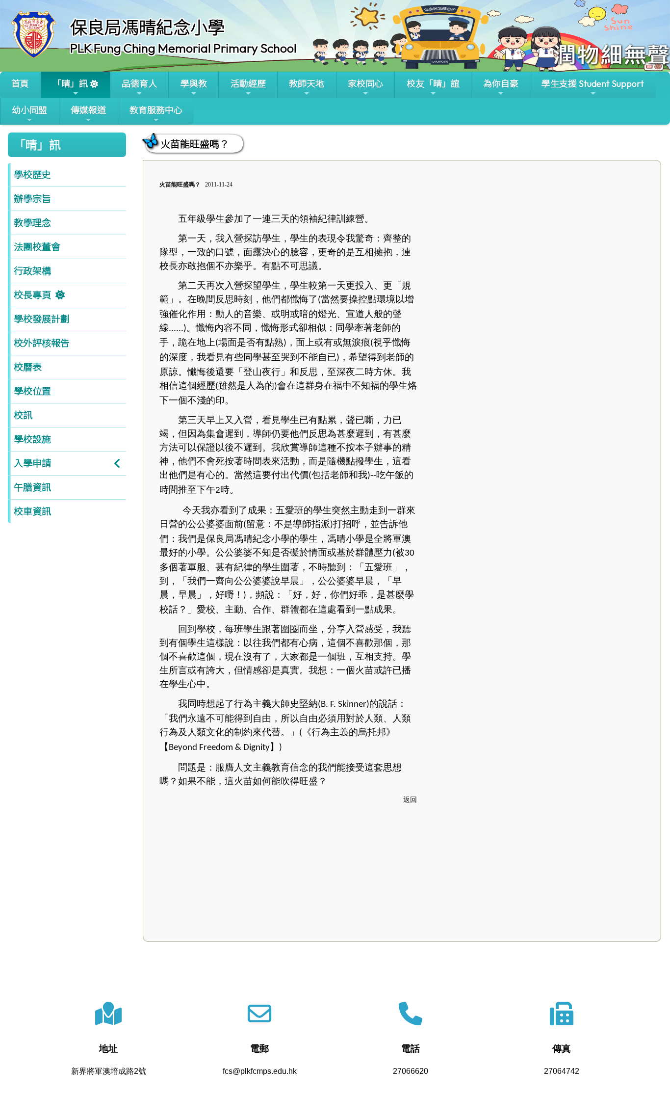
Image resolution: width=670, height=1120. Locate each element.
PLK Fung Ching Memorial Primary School (183, 48)
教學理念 (32, 223)
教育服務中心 (155, 110)
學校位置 (32, 391)
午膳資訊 (32, 487)
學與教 (193, 83)
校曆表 (28, 367)
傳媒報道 (88, 110)
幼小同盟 (29, 110)
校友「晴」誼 (433, 83)
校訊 (23, 415)
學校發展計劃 (42, 319)
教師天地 (306, 83)
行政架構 (32, 271)
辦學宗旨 (32, 199)
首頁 (20, 83)
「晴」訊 (70, 83)
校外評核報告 (42, 343)
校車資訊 (32, 511)
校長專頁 (32, 295)
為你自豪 (500, 83)
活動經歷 (248, 83)
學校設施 (32, 439)
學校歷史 (32, 175)
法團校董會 (37, 247)
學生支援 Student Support (592, 83)
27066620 (410, 1071)
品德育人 (139, 83)
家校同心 (365, 83)
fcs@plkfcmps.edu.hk (260, 1071)
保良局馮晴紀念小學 (147, 27)
